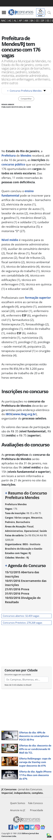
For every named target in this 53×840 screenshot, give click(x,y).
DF (42, 20)
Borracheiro (23, 522)
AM (26, 20)
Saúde (43, 531)
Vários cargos (22, 517)
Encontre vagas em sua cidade (18, 674)
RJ (30, 553)
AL (15, 20)
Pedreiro (10, 522)
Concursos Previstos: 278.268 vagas (22, 622)
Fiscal (30, 526)
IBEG (9, 414)
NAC (3, 20)
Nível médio (9, 240)
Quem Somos (17, 803)
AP (20, 20)
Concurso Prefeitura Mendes (24, 90)
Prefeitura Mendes (16, 504)
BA (31, 20)
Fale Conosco (35, 803)
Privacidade (36, 810)
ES (48, 20)
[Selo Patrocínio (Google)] (40, 12)
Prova (17, 589)
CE (37, 20)
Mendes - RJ (22, 557)
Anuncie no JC (17, 810)
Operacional (31, 531)
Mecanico (36, 517)
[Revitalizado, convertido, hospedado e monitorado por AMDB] (49, 835)
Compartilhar (26, 98)
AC (9, 20)
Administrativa (14, 531)
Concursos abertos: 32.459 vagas (21, 616)
